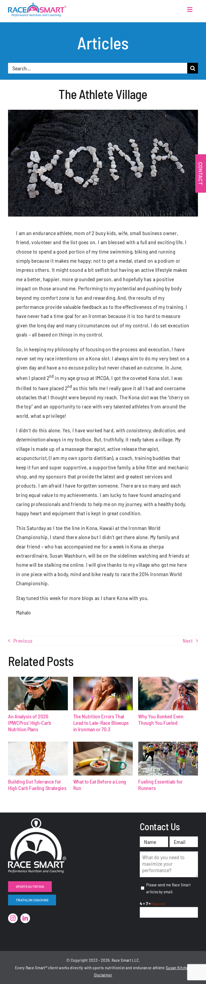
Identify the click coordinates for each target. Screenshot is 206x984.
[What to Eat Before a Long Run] (103, 758)
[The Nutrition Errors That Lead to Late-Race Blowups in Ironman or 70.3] (103, 693)
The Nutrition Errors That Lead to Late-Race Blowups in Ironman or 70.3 (101, 722)
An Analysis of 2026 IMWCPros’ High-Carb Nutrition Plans (29, 722)
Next (188, 640)
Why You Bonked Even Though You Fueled (160, 719)
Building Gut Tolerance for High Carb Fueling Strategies (37, 784)
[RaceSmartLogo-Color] (37, 5)
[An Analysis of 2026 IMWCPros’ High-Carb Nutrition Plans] (38, 693)
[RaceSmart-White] (37, 821)
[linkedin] (25, 918)
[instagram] (13, 918)
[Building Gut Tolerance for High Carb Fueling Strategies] (38, 758)
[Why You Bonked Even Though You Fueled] (168, 693)
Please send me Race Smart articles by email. (168, 888)
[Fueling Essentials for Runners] (168, 758)
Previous (22, 640)
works (64, 967)
